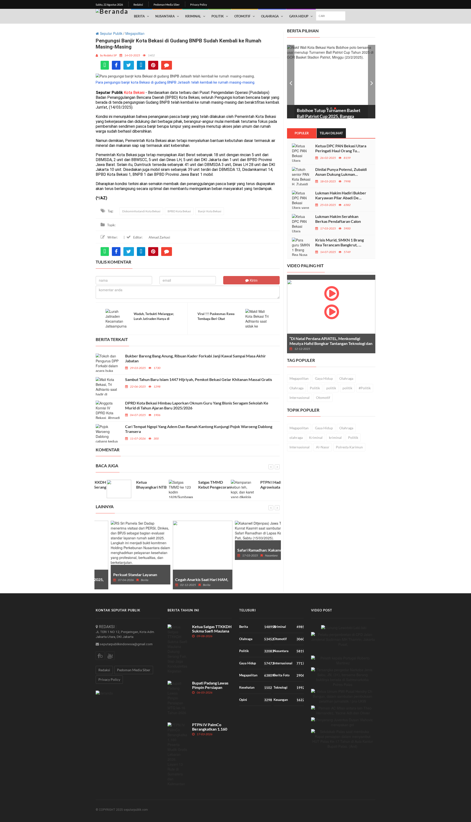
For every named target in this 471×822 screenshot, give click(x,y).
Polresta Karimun (349, 447)
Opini (255, 700)
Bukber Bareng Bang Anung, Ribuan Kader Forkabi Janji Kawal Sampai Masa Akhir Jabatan (195, 358)
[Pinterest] (153, 65)
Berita (139, 16)
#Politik (365, 388)
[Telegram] (141, 65)
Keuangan (288, 700)
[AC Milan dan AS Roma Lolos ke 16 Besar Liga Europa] (343, 710)
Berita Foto (288, 675)
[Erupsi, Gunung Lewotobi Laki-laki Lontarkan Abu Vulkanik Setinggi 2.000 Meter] (343, 627)
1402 (151, 55)
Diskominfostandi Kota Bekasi (141, 211)
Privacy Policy (198, 4)
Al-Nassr (322, 447)
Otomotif (242, 16)
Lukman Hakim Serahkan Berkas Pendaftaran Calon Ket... (338, 221)
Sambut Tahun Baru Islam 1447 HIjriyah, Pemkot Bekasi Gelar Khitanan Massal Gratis (199, 379)
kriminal (335, 437)
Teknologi (288, 687)
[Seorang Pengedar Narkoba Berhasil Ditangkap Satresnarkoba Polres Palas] (342, 677)
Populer (302, 133)
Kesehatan (255, 687)
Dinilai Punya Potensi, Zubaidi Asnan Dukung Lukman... (341, 172)
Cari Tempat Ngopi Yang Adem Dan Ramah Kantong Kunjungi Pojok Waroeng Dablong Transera (198, 429)
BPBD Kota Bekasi (179, 211)
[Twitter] (128, 65)
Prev (290, 81)
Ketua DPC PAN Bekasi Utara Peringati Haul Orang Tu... (340, 148)
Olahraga (270, 16)
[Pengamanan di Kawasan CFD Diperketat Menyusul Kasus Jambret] (343, 639)
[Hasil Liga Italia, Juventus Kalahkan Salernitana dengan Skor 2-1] (342, 722)
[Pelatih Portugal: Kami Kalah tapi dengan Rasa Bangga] (343, 660)
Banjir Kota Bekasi (209, 211)
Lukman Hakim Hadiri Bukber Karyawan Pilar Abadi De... (340, 195)
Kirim (253, 280)
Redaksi (138, 4)
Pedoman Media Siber (167, 4)
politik (331, 388)
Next (371, 81)
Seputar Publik (110, 33)
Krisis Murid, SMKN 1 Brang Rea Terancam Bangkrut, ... (339, 242)
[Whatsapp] (105, 65)
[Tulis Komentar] (166, 65)
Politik (217, 16)
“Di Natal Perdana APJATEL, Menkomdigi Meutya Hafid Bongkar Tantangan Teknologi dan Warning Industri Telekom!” (330, 343)
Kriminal (193, 16)
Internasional (299, 397)
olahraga (296, 437)
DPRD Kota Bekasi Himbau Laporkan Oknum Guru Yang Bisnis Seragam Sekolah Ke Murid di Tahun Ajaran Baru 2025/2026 (196, 405)
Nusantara (165, 16)
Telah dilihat (331, 133)
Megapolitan (134, 33)
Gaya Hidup (298, 16)
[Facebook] (116, 65)
